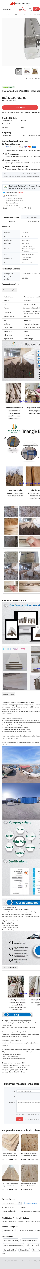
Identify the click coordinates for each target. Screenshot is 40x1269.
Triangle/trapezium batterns (30, 1211)
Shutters (23, 1207)
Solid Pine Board (9, 1230)
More (4, 1254)
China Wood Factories (11, 1240)
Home (3, 15)
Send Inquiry (20, 107)
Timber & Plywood (30, 15)
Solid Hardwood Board (25, 1230)
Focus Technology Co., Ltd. (26, 1261)
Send (19, 1119)
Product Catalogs (31, 1203)
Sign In (5, 208)
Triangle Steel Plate (10, 1250)
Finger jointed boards (8, 1211)
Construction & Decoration (15, 15)
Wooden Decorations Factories (13, 1245)
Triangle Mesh (24, 1250)
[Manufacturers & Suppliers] (20, 4)
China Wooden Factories (29, 1240)
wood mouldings (7, 1207)
